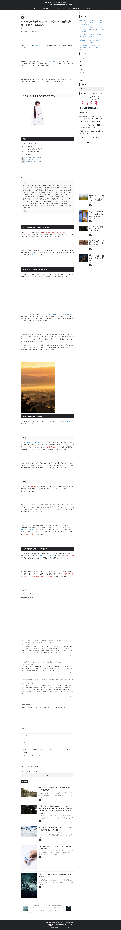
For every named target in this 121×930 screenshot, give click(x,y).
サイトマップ (60, 8)
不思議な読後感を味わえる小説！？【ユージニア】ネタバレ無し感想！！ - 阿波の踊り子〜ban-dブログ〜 (47, 680)
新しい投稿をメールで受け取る (30, 771)
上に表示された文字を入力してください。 (33, 755)
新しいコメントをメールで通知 (30, 766)
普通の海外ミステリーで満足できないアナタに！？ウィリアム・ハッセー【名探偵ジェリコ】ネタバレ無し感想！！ (91, 22)
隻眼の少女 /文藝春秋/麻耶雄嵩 (33, 158)
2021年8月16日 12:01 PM (28, 644)
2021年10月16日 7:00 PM (28, 664)
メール (24, 736)
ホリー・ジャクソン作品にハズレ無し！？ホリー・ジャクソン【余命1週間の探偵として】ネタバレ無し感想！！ (91, 29)
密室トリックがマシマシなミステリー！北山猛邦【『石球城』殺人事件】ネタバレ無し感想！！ (91, 47)
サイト (23, 743)
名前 (24, 728)
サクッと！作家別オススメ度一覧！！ (47, 9)
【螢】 (49, 61)
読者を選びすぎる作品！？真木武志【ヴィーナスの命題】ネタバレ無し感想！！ (91, 41)
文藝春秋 (25, 211)
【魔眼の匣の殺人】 (45, 314)
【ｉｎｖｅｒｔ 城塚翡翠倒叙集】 (63, 314)
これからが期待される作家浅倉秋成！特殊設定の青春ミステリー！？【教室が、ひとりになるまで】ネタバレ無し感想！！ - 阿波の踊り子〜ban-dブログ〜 (47, 641)
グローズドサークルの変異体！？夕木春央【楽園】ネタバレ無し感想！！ (91, 36)
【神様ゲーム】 (56, 61)
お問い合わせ (87, 8)
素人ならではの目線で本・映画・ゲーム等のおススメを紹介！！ (60, 922)
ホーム (34, 8)
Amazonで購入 (37, 161)
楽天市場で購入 (29, 161)
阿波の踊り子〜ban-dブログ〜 (60, 4)
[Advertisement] (47, 290)
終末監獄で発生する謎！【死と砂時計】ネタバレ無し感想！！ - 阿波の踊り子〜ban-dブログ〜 (47, 662)
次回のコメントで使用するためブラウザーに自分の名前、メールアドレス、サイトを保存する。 (48, 750)
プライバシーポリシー (73, 8)
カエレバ (32, 159)
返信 (71, 655)
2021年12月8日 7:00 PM (27, 683)
